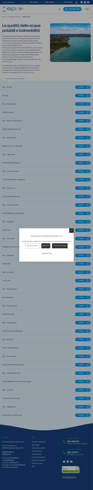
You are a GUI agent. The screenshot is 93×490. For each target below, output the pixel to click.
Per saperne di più (46, 253)
